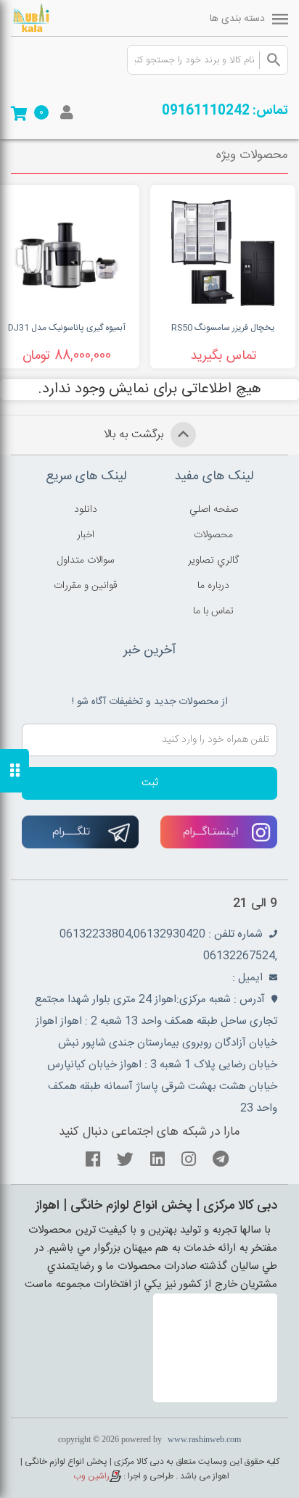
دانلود (85, 509)
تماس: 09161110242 (225, 111)
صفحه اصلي (213, 509)
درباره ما (213, 586)
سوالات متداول (86, 560)
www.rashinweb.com (204, 1439)
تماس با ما (213, 611)
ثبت (150, 783)
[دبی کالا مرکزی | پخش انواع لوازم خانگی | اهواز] (51, 18)
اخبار (85, 535)
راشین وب (91, 1476)
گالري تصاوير (213, 560)
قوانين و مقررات (86, 586)
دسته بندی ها (237, 19)
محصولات (213, 535)
